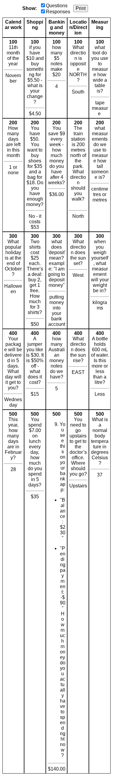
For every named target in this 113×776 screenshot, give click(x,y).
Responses (58, 11)
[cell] (13, 78)
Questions (56, 5)
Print (81, 8)
